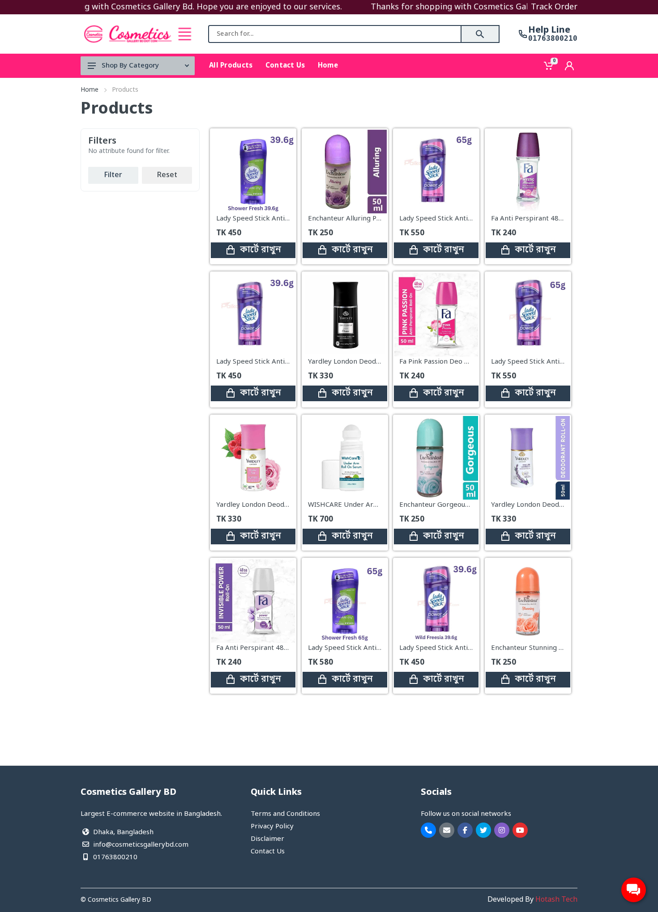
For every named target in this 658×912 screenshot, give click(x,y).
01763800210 (552, 38)
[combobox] (334, 34)
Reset (167, 175)
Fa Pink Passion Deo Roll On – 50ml (454, 361)
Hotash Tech (556, 900)
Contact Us (268, 851)
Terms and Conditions (285, 814)
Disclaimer (267, 839)
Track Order (554, 7)
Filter (113, 175)
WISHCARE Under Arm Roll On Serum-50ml (376, 504)
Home (89, 90)
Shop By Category (130, 65)
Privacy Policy (272, 826)
